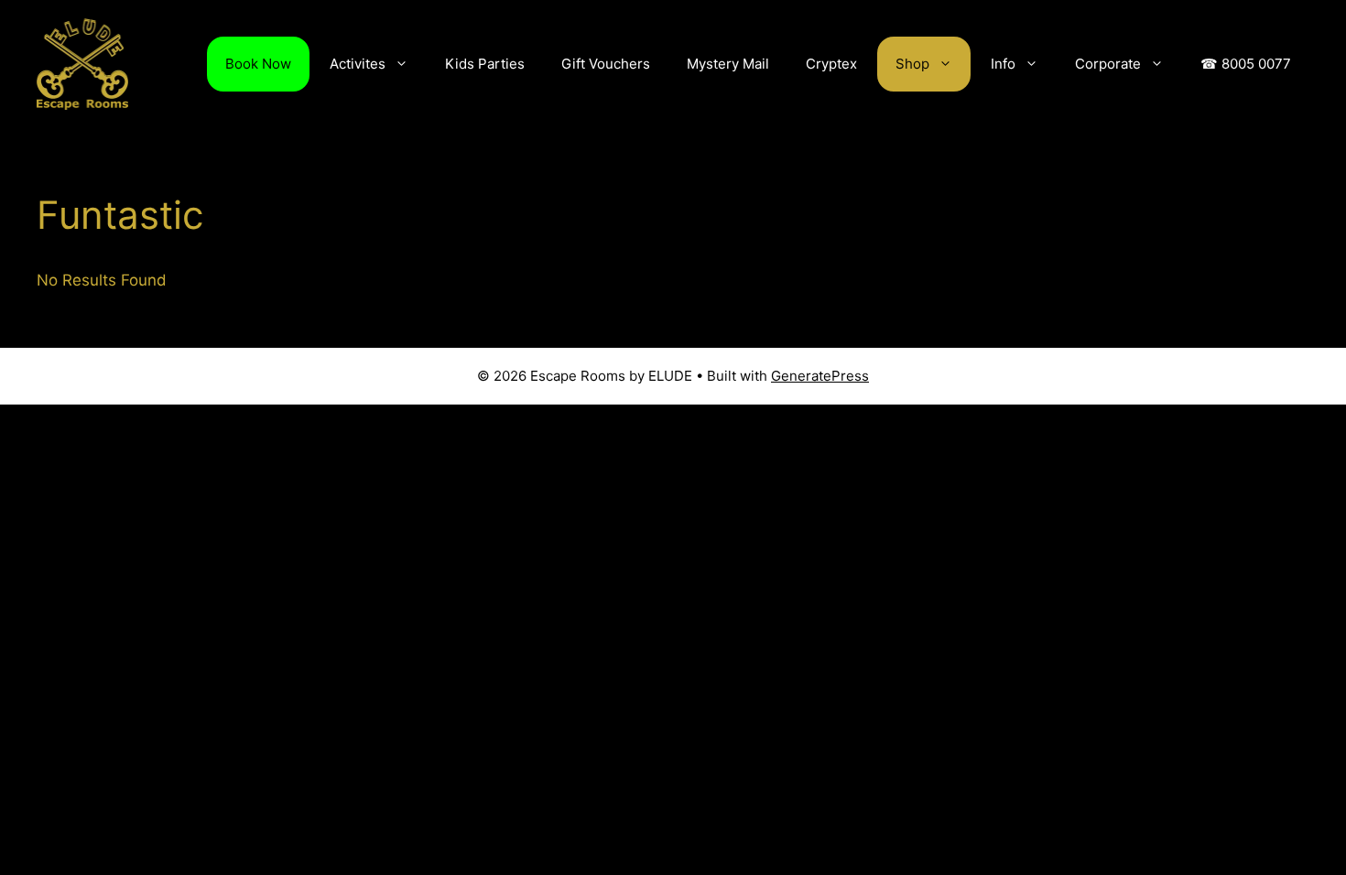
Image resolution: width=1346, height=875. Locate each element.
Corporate (1108, 63)
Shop (912, 63)
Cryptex (831, 63)
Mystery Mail (728, 63)
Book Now (258, 63)
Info (1003, 63)
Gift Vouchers (605, 63)
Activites (357, 63)
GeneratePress (820, 375)
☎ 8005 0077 (1245, 63)
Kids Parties (485, 63)
